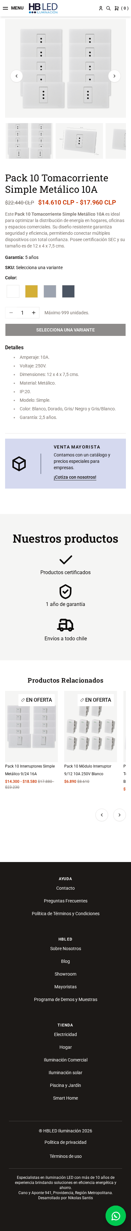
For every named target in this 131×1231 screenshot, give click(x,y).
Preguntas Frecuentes (65, 900)
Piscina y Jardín (65, 1085)
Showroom (65, 974)
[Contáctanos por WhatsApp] (116, 1216)
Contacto (65, 888)
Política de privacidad (65, 1142)
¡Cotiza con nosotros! (75, 477)
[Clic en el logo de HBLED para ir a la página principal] (43, 8)
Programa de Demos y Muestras (65, 999)
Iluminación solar (65, 1072)
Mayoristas (65, 986)
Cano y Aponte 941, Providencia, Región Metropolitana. (65, 1193)
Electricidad (65, 1034)
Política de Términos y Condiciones (66, 913)
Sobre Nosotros (65, 948)
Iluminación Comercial (65, 1059)
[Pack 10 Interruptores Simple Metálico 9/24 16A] (31, 726)
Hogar (65, 1047)
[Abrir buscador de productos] (108, 8)
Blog (65, 961)
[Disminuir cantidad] (11, 312)
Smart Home (65, 1098)
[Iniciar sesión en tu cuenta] (100, 8)
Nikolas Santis (80, 1198)
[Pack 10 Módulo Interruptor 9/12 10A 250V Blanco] (90, 726)
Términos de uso (66, 1156)
